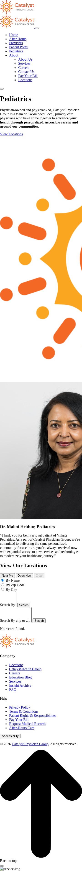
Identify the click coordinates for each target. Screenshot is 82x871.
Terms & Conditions (23, 711)
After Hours (17, 39)
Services (24, 63)
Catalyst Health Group (25, 669)
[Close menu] (37, 28)
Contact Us (26, 72)
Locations (25, 80)
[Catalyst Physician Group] (17, 647)
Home (13, 35)
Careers (23, 67)
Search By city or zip (15, 620)
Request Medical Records (27, 724)
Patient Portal (18, 47)
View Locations (11, 134)
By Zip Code (15, 585)
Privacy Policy (19, 707)
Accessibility (10, 736)
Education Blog (20, 677)
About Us (25, 59)
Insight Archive (20, 685)
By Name (13, 580)
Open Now (24, 575)
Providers (16, 43)
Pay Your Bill (28, 76)
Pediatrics (16, 51)
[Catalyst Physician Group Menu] (17, 27)
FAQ (12, 689)
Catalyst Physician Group (30, 744)
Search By (7, 605)
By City (11, 589)
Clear (39, 575)
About (13, 55)
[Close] (2, 866)
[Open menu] (2, 89)
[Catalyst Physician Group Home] (17, 12)
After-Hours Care (21, 728)
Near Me (7, 575)
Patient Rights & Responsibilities (32, 715)
